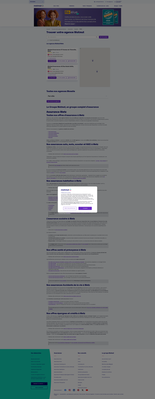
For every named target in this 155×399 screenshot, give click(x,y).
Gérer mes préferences (69, 208)
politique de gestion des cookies (71, 202)
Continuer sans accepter (64, 213)
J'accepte (85, 208)
